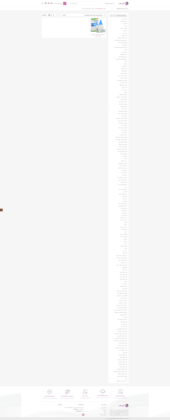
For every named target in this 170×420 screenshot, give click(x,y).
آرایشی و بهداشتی (124, 21)
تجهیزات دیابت (124, 125)
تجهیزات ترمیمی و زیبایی (122, 120)
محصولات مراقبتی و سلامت (122, 307)
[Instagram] (83, 415)
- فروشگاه (104, 410)
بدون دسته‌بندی (124, 68)
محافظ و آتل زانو (124, 298)
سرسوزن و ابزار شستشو (123, 203)
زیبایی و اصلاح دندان (123, 189)
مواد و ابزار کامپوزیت (123, 366)
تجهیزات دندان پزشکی (123, 123)
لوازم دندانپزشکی (124, 262)
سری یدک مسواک (124, 220)
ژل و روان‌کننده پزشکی (123, 194)
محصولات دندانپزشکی (123, 303)
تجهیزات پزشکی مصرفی (122, 113)
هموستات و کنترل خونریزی (122, 376)
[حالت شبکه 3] (51, 15)
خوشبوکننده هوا (124, 170)
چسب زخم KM (124, 161)
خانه (105, 15)
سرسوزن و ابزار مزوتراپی (122, 206)
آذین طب (111, 418)
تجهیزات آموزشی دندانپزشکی (121, 97)
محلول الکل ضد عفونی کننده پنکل (120, 310)
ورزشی (126, 378)
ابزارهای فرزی (124, 45)
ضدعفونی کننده (124, 229)
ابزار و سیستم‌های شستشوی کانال (121, 40)
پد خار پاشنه (124, 90)
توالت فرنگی (125, 156)
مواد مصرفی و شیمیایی (122, 364)
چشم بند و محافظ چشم (122, 163)
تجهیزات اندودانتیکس (123, 101)
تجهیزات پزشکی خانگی (123, 111)
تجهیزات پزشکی (124, 109)
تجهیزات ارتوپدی (124, 99)
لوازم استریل (125, 253)
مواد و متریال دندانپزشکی (122, 374)
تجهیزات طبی (124, 132)
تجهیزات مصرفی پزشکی (122, 142)
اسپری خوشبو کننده (123, 54)
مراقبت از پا (125, 317)
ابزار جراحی (125, 33)
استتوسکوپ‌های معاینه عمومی (121, 59)
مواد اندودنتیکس (124, 321)
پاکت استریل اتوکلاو (123, 85)
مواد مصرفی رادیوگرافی (123, 362)
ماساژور (125, 281)
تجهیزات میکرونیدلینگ (123, 144)
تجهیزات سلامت (124, 130)
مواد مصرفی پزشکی (123, 357)
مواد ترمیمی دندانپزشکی (122, 331)
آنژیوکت (125, 26)
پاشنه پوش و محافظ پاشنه (122, 80)
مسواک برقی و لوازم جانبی (122, 319)
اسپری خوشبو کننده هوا (123, 57)
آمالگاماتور (125, 23)
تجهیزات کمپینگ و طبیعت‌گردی (121, 137)
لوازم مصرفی (124, 269)
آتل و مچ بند (124, 19)
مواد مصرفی (125, 352)
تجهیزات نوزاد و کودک (123, 146)
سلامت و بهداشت (123, 227)
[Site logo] (122, 3)
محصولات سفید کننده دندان (121, 305)
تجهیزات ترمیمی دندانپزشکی (121, 118)
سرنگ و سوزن (124, 215)
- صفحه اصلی (103, 407)
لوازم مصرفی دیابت (123, 277)
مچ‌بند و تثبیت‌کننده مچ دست (121, 291)
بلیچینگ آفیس (124, 71)
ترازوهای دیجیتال (124, 153)
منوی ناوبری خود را (99, 8)
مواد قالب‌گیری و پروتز (123, 343)
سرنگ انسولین (124, 210)
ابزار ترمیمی (125, 30)
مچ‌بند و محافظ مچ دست (122, 293)
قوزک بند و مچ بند (123, 236)
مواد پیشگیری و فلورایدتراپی (122, 329)
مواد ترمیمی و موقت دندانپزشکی (121, 333)
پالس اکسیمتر (124, 87)
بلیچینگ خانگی (124, 73)
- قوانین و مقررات (103, 414)
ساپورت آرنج (125, 196)
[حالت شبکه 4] (49, 15)
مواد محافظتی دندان (123, 350)
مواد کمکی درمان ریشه (122, 345)
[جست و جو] (64, 3)
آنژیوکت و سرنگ (124, 28)
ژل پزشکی (125, 191)
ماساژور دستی (124, 288)
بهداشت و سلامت (123, 78)
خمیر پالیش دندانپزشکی (122, 168)
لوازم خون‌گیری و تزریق (123, 260)
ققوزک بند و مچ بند (123, 234)
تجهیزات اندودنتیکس (123, 104)
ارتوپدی (125, 49)
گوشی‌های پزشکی (124, 246)
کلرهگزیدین (125, 239)
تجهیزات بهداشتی (124, 106)
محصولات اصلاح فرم (123, 300)
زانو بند (126, 187)
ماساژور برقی (124, 284)
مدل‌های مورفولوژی (123, 314)
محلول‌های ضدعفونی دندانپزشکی (120, 312)
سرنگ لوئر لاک (124, 213)
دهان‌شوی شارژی (124, 182)
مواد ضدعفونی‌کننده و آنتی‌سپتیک (120, 340)
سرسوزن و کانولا (124, 208)
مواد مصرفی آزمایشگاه (123, 355)
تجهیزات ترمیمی (124, 116)
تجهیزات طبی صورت (123, 135)
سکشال (125, 222)
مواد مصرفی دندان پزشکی (122, 359)
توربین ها (125, 158)
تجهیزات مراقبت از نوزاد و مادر (121, 139)
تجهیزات (125, 92)
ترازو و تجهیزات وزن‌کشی (122, 151)
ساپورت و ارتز (124, 201)
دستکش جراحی (124, 172)
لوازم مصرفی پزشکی (123, 272)
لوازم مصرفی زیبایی (123, 279)
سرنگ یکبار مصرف (123, 217)
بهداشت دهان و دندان (122, 75)
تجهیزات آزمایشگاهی (123, 94)
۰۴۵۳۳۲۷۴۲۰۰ (79, 411)
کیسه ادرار (125, 241)
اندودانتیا (125, 64)
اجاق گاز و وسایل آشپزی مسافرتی (121, 47)
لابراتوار (126, 248)
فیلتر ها (43, 15)
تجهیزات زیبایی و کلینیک (122, 127)
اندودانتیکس (124, 66)
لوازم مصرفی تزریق (123, 274)
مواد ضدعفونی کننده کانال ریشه (121, 338)
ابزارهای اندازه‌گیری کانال (122, 42)
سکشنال (125, 224)
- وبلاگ (105, 412)
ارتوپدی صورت (124, 52)
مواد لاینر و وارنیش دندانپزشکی (121, 348)
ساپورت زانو (125, 198)
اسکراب (126, 61)
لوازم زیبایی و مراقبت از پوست (121, 265)
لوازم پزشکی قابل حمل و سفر (121, 258)
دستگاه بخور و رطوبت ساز (122, 177)
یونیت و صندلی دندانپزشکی (122, 381)
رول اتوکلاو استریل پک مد (122, 184)
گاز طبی (125, 243)
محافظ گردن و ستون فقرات (122, 295)
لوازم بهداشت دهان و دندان (121, 255)
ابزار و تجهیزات (124, 35)
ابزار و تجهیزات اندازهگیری (122, 38)
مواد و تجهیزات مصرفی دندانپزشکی (120, 371)
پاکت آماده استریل (123, 82)
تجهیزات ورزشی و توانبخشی (122, 149)
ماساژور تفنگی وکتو (123, 286)
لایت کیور (125, 251)
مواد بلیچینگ (124, 324)
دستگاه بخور (124, 175)
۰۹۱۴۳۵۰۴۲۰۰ (75, 409)
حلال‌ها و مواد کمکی (123, 165)
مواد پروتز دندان (124, 326)
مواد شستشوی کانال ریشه (122, 336)
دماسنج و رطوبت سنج (123, 180)
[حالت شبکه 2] (53, 15)
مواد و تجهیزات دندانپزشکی (122, 369)
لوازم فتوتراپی (124, 267)
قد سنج (125, 232)
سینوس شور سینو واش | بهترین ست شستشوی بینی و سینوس (98, 35)
